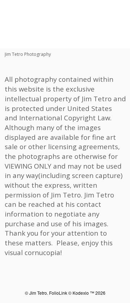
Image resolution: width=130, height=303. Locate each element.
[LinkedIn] (40, 41)
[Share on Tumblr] (48, 41)
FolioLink (58, 293)
